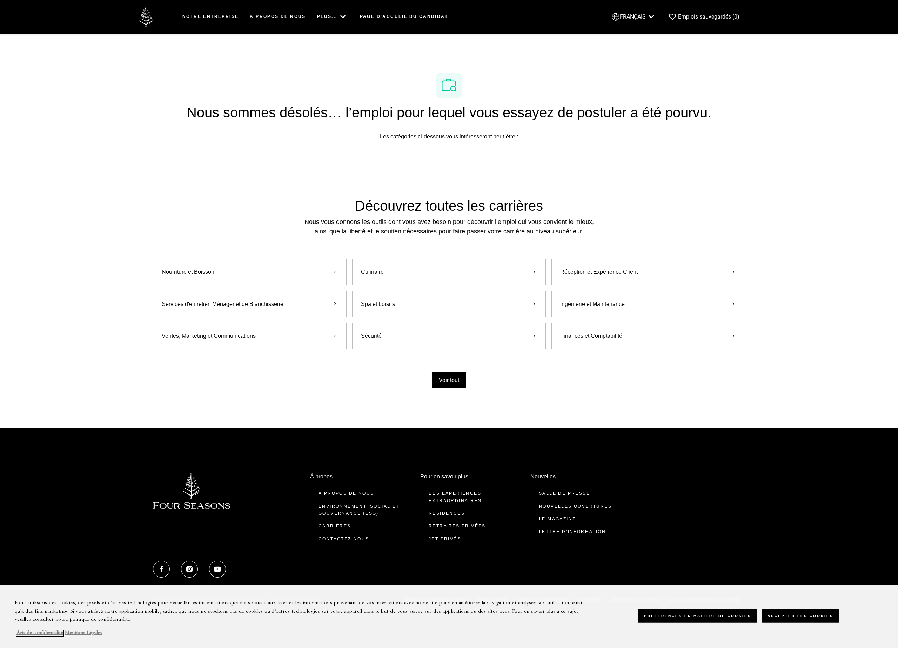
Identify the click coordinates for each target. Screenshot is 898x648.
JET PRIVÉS (445, 539)
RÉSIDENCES (447, 513)
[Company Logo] (146, 16)
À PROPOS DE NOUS (278, 16)
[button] (449, 380)
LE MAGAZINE (557, 519)
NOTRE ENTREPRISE (210, 16)
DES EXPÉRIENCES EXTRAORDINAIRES (455, 497)
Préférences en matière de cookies (697, 616)
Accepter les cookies (800, 616)
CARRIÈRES (335, 526)
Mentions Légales (83, 633)
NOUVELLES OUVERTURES (575, 506)
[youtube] (217, 569)
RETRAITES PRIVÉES (457, 526)
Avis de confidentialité (39, 633)
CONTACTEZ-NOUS (344, 539)
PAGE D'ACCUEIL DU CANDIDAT (404, 16)
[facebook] (161, 569)
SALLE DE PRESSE (564, 493)
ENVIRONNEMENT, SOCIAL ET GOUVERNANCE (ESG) (359, 510)
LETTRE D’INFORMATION (572, 531)
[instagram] (189, 569)
